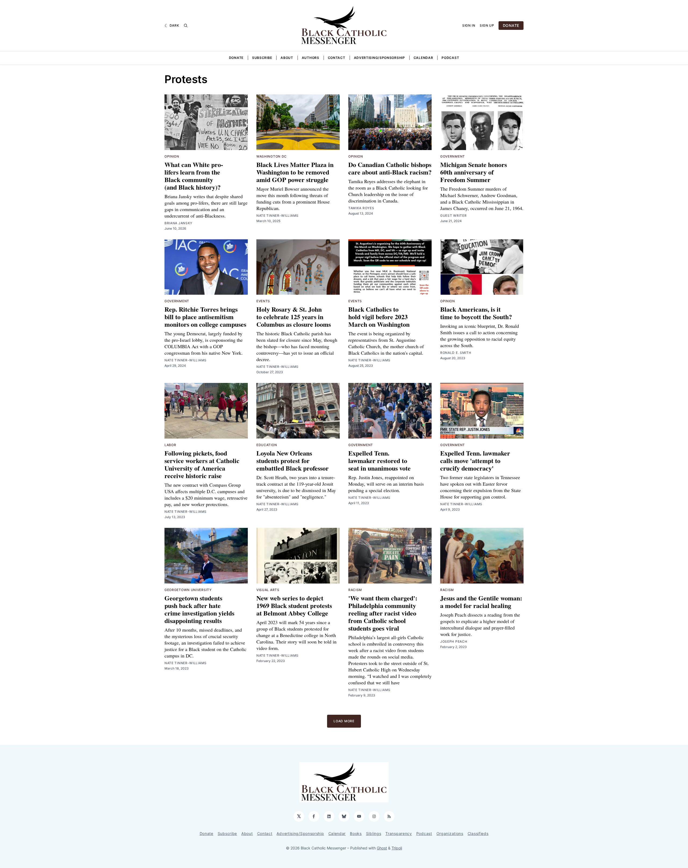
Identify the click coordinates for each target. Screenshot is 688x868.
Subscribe (262, 58)
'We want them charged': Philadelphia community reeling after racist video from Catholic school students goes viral (382, 613)
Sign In (468, 25)
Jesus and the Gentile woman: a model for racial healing (481, 601)
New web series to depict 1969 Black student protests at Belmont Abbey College (294, 605)
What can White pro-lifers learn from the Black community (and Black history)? (193, 176)
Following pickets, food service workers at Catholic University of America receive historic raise (201, 464)
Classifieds (478, 833)
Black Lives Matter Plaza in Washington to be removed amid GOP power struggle (295, 172)
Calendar (423, 58)
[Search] (186, 25)
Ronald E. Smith (455, 353)
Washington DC (271, 156)
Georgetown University (188, 590)
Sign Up (487, 25)
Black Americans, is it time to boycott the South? (476, 312)
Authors (310, 58)
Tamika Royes (361, 208)
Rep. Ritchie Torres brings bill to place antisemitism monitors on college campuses (205, 316)
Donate (236, 58)
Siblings (373, 833)
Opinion (171, 156)
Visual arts (268, 590)
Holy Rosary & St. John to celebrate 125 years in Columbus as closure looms (293, 316)
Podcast (450, 58)
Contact (336, 58)
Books (356, 833)
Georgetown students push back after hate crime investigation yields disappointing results (199, 609)
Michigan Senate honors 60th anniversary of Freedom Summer (473, 172)
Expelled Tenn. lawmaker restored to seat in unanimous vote (379, 460)
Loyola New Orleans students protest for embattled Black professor (292, 460)
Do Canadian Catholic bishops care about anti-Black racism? (390, 168)
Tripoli (397, 848)
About (287, 58)
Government (452, 156)
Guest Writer (453, 216)
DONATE (511, 25)
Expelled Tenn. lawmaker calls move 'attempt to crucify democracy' (475, 460)
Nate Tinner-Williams (277, 216)
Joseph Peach (453, 641)
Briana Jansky (178, 223)
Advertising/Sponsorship (379, 58)
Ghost (382, 848)
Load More (344, 721)
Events (263, 301)
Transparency (398, 833)
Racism (355, 590)
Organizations (449, 833)
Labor (170, 445)
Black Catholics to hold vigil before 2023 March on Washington (379, 316)
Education (266, 445)
